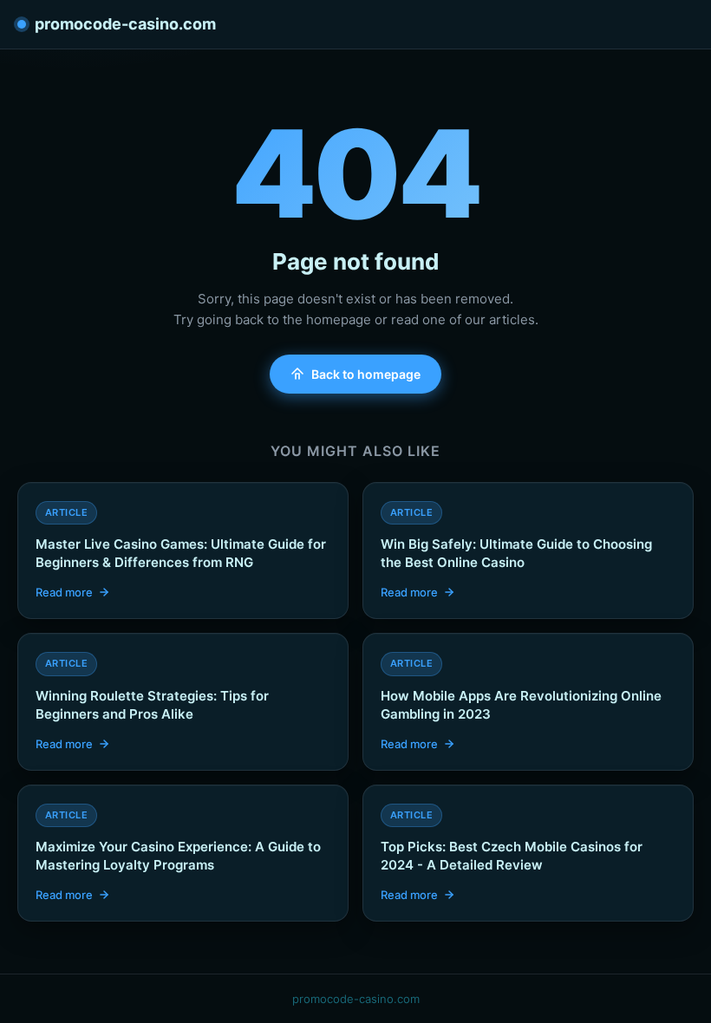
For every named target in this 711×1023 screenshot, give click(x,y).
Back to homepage (366, 374)
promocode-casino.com (125, 24)
